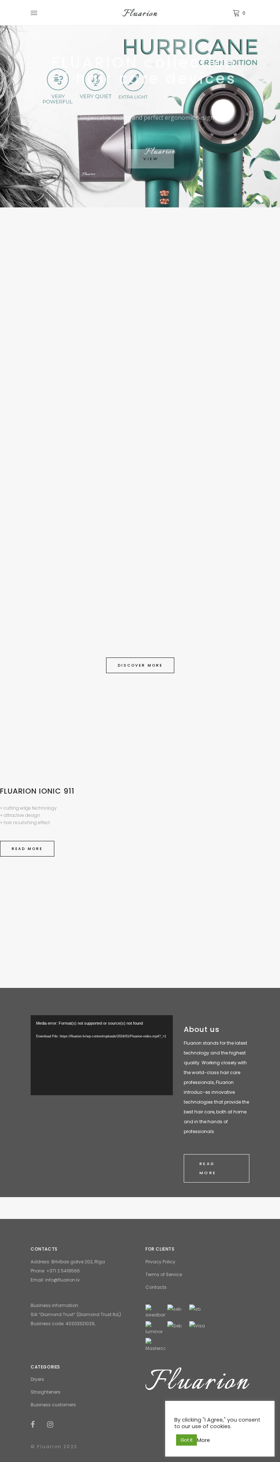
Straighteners (46, 1392)
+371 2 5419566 (63, 1271)
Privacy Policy (160, 1262)
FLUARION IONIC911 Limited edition (197, 405)
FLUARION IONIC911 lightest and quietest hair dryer (140, 604)
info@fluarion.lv (62, 1280)
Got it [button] (186, 1440)
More (203, 1440)
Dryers (37, 1379)
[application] (102, 1055)
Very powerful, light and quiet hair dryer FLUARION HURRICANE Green (83, 360)
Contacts (156, 1287)
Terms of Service (163, 1274)
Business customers (53, 1405)
